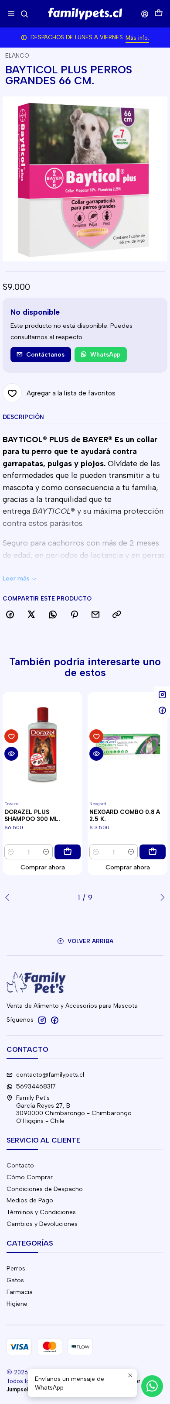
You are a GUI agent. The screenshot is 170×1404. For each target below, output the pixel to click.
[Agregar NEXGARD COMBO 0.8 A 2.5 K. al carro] (152, 851)
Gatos (15, 1280)
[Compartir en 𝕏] (31, 615)
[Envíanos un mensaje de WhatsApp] (152, 1386)
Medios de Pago (30, 1200)
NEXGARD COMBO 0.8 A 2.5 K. (124, 815)
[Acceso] (145, 14)
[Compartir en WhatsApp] (52, 615)
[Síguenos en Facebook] (54, 1020)
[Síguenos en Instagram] (41, 1020)
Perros (16, 1268)
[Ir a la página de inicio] (85, 14)
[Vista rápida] (11, 754)
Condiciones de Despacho (45, 1189)
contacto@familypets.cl (50, 1074)
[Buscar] (24, 14)
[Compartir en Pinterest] (74, 615)
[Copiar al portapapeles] (116, 615)
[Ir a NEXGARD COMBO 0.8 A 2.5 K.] (127, 745)
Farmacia (20, 1292)
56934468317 (36, 1086)
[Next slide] (160, 897)
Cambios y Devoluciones (42, 1224)
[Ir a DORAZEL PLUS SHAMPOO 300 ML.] (42, 745)
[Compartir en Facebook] (10, 615)
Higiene (17, 1304)
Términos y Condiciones (41, 1212)
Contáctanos (45, 354)
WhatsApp (105, 354)
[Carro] (159, 14)
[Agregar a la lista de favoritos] (11, 736)
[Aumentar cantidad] (46, 852)
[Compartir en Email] (95, 615)
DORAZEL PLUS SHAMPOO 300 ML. (32, 815)
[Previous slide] (9, 897)
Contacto (20, 1165)
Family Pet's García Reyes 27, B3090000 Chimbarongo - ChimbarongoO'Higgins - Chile (74, 1109)
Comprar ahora (42, 867)
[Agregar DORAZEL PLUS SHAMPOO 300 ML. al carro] (67, 851)
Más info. (137, 37)
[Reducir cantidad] (11, 852)
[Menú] (11, 14)
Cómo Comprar (30, 1177)
